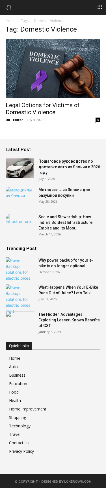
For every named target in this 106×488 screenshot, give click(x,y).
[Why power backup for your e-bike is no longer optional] (20, 269)
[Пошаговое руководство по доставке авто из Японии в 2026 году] (20, 168)
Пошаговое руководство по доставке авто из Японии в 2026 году (69, 167)
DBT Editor (14, 120)
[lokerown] (9, 7)
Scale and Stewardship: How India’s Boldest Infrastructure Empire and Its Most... (65, 222)
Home (11, 20)
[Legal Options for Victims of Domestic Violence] (53, 68)
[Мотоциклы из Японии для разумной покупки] (20, 197)
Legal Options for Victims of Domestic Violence (43, 109)
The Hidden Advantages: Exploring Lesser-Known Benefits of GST (69, 320)
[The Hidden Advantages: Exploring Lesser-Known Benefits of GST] (20, 321)
